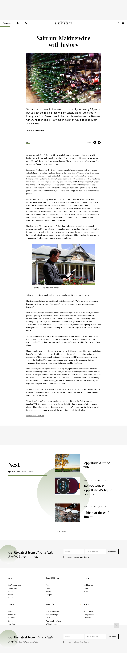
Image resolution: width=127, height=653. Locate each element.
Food (13, 471)
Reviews (30, 471)
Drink (28, 142)
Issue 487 (102, 507)
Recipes (24, 471)
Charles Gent (40, 130)
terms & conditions (82, 557)
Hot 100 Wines (93, 480)
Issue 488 (91, 457)
